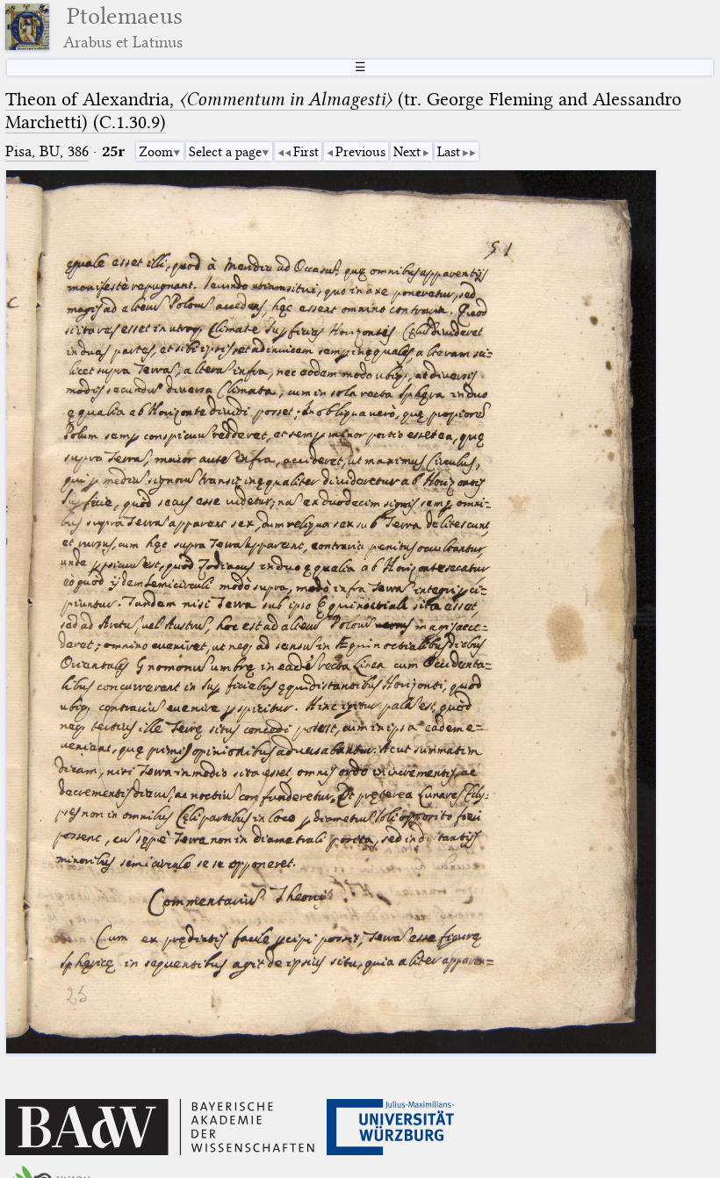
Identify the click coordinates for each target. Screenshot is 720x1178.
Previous (360, 152)
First (306, 152)
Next (407, 152)
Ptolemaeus (123, 27)
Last (448, 152)
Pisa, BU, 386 (47, 151)
